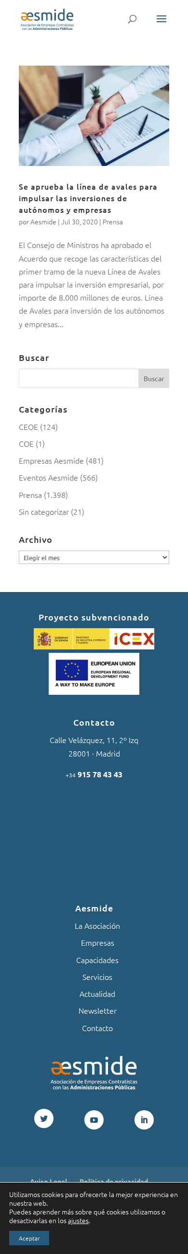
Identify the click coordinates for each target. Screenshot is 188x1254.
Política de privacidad (114, 1181)
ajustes (78, 1220)
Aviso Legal (48, 1181)
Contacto (97, 1027)
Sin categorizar (44, 511)
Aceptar (29, 1238)
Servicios (97, 976)
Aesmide (43, 221)
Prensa (113, 221)
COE (26, 443)
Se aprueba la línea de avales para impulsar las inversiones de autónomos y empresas (88, 198)
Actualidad (97, 993)
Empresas (97, 942)
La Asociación (97, 925)
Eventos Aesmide (48, 477)
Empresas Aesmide (51, 460)
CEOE (28, 426)
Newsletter (98, 1010)
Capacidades (97, 959)
